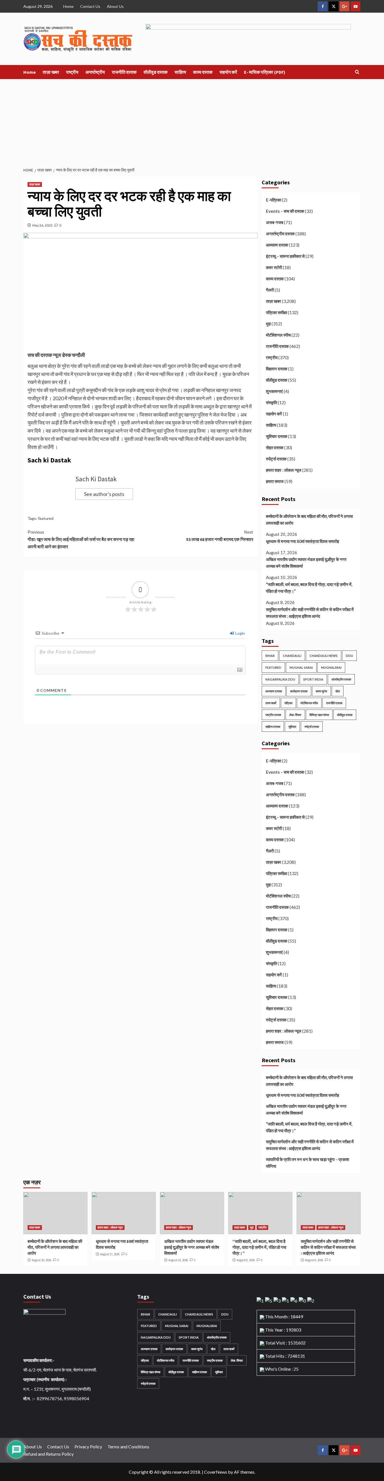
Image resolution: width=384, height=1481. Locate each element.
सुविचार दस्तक (276, 436)
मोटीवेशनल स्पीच (278, 334)
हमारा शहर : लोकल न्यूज (283, 470)
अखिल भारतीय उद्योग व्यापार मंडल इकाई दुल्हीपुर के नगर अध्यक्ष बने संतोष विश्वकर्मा (306, 563)
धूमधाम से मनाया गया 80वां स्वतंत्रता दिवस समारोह (302, 541)
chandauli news (324, 655)
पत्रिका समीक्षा (276, 312)
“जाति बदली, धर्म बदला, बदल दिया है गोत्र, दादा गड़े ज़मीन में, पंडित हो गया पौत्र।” (309, 588)
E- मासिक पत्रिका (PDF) (264, 72)
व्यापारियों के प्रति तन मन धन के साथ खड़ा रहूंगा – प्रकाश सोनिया (307, 1163)
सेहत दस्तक (274, 447)
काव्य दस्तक (203, 72)
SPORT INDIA (313, 679)
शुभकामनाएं (274, 391)
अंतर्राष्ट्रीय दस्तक (341, 679)
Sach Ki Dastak (96, 479)
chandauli (292, 655)
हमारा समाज (275, 481)
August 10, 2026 (178, 1260)
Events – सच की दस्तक (285, 211)
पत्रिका (288, 703)
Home (68, 6)
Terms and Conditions (128, 1446)
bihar (270, 655)
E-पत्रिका (273, 199)
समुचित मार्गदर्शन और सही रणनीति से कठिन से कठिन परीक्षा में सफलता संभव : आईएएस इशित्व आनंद (310, 613)
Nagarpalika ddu (280, 679)
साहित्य (180, 72)
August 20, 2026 (41, 1260)
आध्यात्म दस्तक (277, 244)
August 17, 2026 (109, 1254)
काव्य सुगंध (321, 691)
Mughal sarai (301, 667)
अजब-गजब (274, 222)
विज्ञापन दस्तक (276, 368)
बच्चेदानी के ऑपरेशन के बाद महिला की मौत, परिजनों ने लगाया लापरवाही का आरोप (309, 519)
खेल (337, 691)
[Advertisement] (192, 121)
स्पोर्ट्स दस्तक (276, 458)
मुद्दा (268, 323)
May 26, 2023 (42, 225)
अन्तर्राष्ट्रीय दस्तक (280, 233)
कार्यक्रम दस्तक (299, 691)
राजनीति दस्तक (124, 72)
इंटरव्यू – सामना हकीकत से (285, 256)
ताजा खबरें (270, 703)
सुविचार (292, 726)
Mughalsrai (331, 667)
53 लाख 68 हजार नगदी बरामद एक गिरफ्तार (219, 535)
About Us (115, 6)
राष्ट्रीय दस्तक (273, 715)
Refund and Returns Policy (48, 1454)
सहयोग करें (228, 72)
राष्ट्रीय (72, 72)
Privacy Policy (88, 1446)
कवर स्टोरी (274, 267)
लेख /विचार (295, 715)
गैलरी (270, 289)
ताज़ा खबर (51, 72)
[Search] (357, 72)
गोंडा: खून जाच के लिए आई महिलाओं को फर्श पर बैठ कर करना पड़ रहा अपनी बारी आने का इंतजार (81, 539)
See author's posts (104, 494)
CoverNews (215, 1472)
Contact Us (90, 6)
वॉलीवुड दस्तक (156, 72)
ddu (349, 655)
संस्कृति (271, 402)
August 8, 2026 (246, 1260)
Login (239, 633)
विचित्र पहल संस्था (319, 715)
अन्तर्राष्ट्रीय (95, 72)
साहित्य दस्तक (272, 726)
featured (45, 518)
